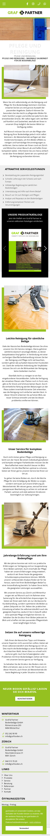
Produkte (8, 778)
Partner (7, 789)
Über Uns (8, 775)
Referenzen (9, 786)
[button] (45, 248)
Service (7, 780)
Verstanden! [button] (24, 828)
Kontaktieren (25, 698)
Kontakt (7, 791)
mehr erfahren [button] (35, 822)
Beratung (8, 783)
